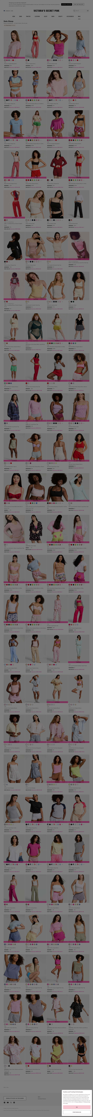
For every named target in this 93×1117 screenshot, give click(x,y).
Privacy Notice (78, 1101)
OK (77, 1107)
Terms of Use (87, 1101)
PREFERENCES (77, 1112)
